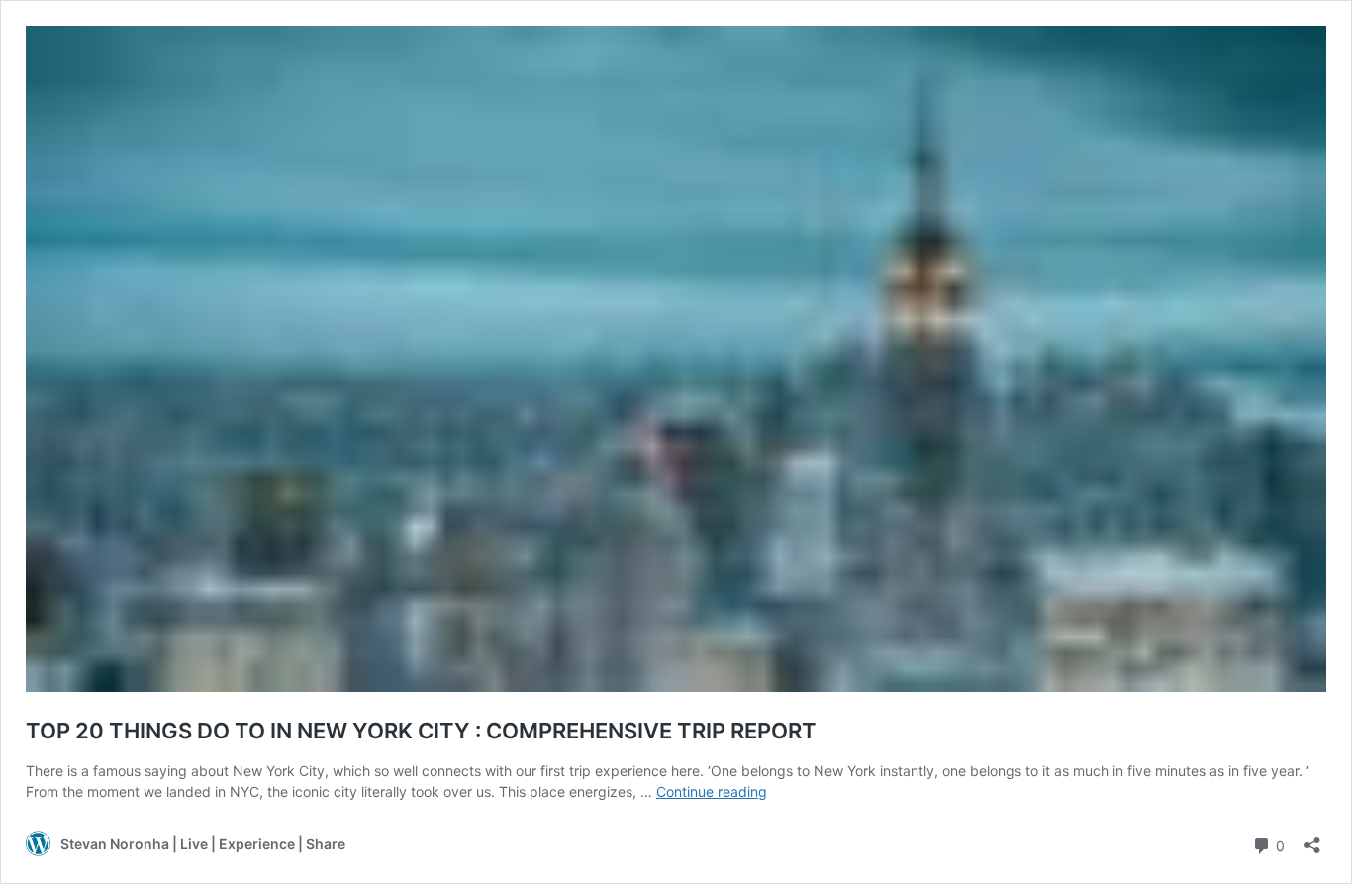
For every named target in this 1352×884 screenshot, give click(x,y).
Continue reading (711, 791)
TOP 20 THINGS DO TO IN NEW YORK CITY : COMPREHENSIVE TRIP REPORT (421, 730)
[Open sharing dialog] (1312, 839)
